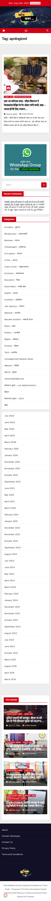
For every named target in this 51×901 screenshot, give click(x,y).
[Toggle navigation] (26, 30)
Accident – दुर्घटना (12, 227)
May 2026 (9, 429)
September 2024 (12, 547)
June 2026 (9, 422)
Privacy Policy (8, 848)
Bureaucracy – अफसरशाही (15, 233)
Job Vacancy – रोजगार (14, 306)
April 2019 (9, 672)
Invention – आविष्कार (13, 299)
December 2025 (12, 462)
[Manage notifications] (5, 896)
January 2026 (11, 455)
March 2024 (10, 587)
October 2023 (11, 620)
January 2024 (11, 600)
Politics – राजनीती (12, 332)
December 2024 (12, 528)
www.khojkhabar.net (23, 97)
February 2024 (11, 593)
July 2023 (9, 640)
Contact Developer (11, 836)
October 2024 (11, 541)
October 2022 (11, 653)
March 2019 (10, 679)
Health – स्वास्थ (11, 293)
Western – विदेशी (11, 365)
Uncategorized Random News (18, 359)
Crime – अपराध (9, 97)
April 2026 (9, 435)
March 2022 (10, 659)
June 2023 (9, 646)
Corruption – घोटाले (13, 253)
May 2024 (9, 574)
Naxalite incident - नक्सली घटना (16, 798)
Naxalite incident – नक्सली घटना (18, 319)
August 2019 (10, 666)
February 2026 (11, 448)
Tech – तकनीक (10, 352)
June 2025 (9, 488)
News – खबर (9, 326)
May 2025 (9, 495)
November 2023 (12, 613)
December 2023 (12, 607)
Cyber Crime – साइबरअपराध (16, 266)
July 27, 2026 (15, 725)
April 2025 (9, 501)
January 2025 (11, 521)
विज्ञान (6, 392)
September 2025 (12, 481)
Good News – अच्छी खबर (15, 286)
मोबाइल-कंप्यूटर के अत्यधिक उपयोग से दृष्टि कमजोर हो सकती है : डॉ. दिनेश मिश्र (24, 749)
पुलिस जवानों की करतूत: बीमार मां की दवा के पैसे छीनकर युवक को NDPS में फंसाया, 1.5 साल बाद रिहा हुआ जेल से (24, 721)
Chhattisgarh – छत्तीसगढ (15, 247)
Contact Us (7, 842)
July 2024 (9, 560)
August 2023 (10, 633)
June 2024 (9, 567)
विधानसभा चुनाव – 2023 (14, 398)
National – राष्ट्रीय (12, 313)
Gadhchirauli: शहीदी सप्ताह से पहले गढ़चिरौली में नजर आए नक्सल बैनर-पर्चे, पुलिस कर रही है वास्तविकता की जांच (25, 805)
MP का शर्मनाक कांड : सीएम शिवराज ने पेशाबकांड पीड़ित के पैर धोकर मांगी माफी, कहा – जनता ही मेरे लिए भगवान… (24, 105)
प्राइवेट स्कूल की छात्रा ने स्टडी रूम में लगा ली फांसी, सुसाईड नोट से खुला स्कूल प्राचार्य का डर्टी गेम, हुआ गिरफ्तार (24, 207)
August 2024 (10, 554)
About (5, 830)
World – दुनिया (10, 372)
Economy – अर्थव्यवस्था (14, 273)
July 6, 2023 (12, 114)
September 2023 (12, 626)
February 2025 (11, 514)
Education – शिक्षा (12, 280)
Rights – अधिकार (11, 339)
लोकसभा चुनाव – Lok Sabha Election (20, 385)
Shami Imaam (27, 114)
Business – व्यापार (12, 240)
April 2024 (9, 580)
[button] (47, 30)
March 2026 (10, 442)
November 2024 (12, 534)
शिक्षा (6, 405)
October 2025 (11, 475)
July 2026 (9, 416)
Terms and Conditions (12, 854)
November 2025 (12, 468)
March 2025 (10, 508)
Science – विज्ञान (11, 346)
